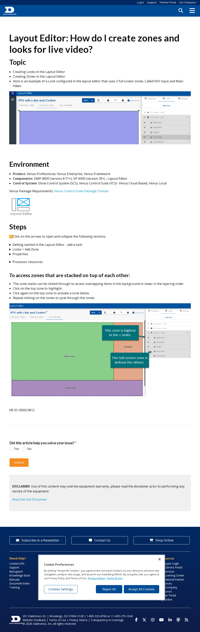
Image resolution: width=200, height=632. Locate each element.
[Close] (159, 559)
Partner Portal (168, 2)
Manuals (14, 579)
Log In (140, 2)
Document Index (19, 583)
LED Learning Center (171, 575)
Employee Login (169, 563)
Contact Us (102, 540)
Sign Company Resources (168, 589)
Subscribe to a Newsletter (40, 540)
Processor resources (27, 262)
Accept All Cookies (141, 589)
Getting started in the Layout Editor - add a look (47, 244)
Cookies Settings (60, 589)
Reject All (109, 589)
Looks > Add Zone (25, 249)
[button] (192, 10)
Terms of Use (57, 620)
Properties (20, 254)
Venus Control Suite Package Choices (81, 191)
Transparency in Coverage (107, 620)
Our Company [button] (187, 2)
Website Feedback (34, 620)
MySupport (16, 571)
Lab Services (166, 571)
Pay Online (165, 599)
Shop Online (164, 540)
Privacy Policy (96, 578)
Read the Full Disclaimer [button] (29, 499)
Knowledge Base (19, 575)
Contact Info (16, 563)
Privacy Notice (78, 620)
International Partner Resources (171, 581)
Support (152, 2)
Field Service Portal (170, 567)
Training (14, 587)
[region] (101, 577)
